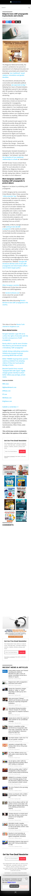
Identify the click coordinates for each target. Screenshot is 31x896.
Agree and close (14, 886)
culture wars (12, 414)
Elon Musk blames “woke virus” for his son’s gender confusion (18, 738)
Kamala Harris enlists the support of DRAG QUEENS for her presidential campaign (18, 719)
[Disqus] (15, 549)
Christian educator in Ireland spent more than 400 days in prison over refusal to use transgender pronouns (18, 816)
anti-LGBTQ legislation (19, 410)
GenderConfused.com (12, 293)
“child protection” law (9, 196)
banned (12, 412)
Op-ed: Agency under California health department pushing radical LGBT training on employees (18, 762)
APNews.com (6, 391)
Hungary (17, 416)
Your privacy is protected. (9, 456)
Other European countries (10, 285)
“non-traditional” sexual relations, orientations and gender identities (13, 75)
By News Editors (18, 790)
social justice (6, 423)
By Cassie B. (17, 714)
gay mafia (20, 414)
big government (21, 412)
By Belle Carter (18, 705)
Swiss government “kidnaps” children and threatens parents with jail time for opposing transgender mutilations (18, 701)
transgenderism (16, 423)
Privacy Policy (11, 882)
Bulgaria (5, 414)
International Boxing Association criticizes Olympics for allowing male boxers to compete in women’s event (18, 711)
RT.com (4, 394)
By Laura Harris (18, 678)
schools (11, 421)
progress (20, 418)
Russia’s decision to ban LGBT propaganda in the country (15, 303)
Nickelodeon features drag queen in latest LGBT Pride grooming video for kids (18, 843)
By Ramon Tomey (18, 741)
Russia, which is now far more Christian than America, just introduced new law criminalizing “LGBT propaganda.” (14, 346)
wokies (8, 427)
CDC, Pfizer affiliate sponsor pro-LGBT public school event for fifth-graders (18, 754)
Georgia (11, 416)
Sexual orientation (21, 421)
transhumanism (7, 425)
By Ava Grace (17, 757)
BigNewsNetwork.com (9, 387)
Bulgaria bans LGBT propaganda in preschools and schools (17, 682)
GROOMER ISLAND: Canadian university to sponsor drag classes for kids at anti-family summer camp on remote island (18, 826)
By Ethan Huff (17, 695)
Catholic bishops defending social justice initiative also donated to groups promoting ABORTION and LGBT (15, 353)
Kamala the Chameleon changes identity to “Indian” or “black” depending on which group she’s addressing (17, 691)
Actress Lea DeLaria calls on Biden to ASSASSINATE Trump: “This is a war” (17, 795)
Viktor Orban (17, 425)
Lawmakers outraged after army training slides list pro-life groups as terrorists (17, 746)
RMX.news (5, 384)
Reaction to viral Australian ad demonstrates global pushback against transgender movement (17, 835)
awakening (5, 412)
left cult (10, 418)
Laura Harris (14, 18)
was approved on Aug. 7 (18, 85)
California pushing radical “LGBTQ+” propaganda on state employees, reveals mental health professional (18, 770)
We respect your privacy (23, 868)
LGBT (14, 418)
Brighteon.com (14, 326)
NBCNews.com (7, 398)
